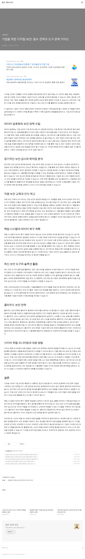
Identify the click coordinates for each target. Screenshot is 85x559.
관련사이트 (5, 548)
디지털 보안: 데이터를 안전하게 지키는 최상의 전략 (19, 461)
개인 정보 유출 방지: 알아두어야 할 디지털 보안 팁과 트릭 (21, 459)
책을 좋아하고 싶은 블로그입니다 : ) (16, 527)
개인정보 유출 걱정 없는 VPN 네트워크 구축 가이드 (19, 463)
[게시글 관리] (14, 444)
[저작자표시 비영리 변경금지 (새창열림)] (28, 444)
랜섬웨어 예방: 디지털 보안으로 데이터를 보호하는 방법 (20, 456)
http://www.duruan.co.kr (14, 76)
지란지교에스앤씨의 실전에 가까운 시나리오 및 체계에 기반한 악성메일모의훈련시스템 (35, 68)
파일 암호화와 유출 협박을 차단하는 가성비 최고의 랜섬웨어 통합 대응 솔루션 (35, 82)
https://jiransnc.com (13, 61)
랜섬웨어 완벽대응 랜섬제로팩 (19, 79)
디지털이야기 (8, 451)
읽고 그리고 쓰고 (7, 2)
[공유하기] (12, 444)
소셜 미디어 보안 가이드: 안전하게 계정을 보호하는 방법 (20, 454)
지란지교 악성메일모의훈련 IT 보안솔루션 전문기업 (27, 64)
